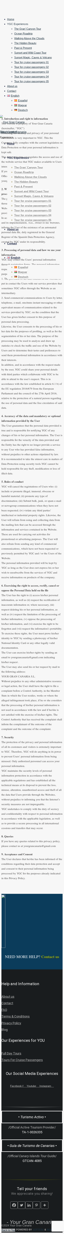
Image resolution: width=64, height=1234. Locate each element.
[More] (44, 1205)
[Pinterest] (36, 1205)
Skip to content (8, 131)
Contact (7, 1003)
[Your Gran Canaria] (12, 122)
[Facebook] (14, 1205)
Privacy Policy (11, 1023)
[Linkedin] (29, 1205)
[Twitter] (21, 1205)
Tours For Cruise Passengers (22, 1060)
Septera (38, 1229)
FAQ (4, 1010)
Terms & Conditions (15, 1016)
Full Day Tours (11, 1053)
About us (7, 996)
